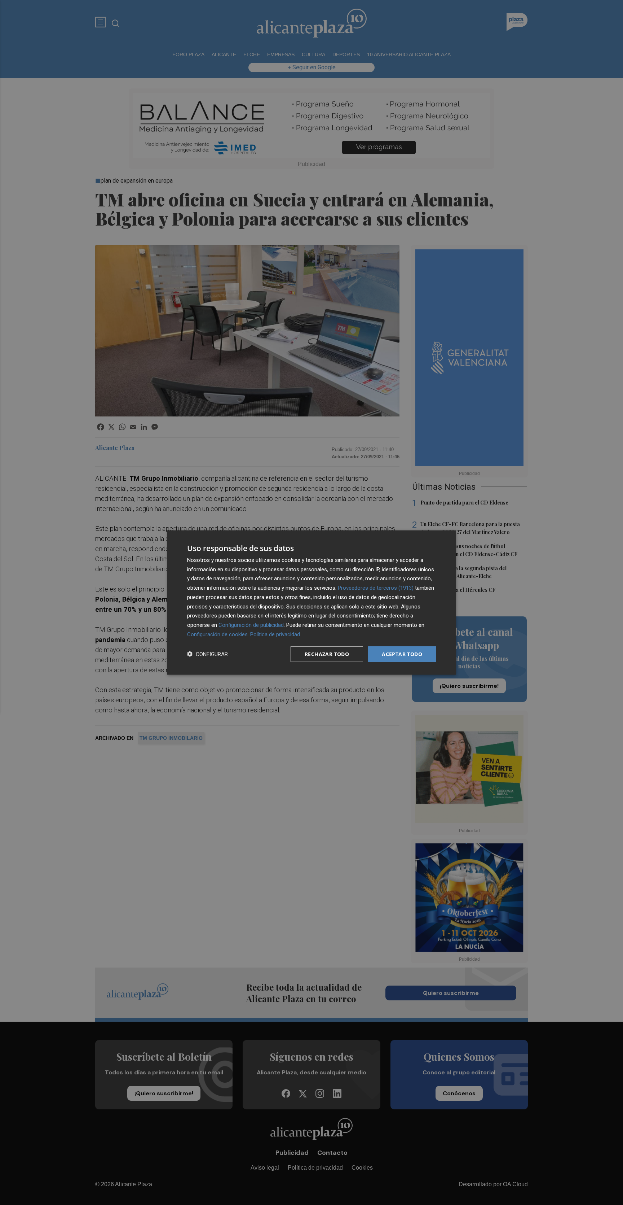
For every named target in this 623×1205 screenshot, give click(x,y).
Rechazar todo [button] (327, 653)
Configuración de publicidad (251, 625)
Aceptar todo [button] (402, 653)
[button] (207, 654)
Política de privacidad (275, 634)
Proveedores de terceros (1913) (376, 588)
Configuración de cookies (217, 634)
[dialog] (311, 602)
